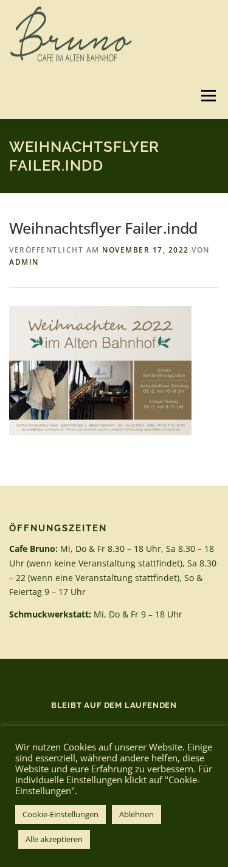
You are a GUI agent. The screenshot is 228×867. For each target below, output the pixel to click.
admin (24, 262)
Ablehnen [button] (136, 814)
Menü (207, 95)
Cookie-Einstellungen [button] (60, 814)
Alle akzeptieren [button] (54, 839)
